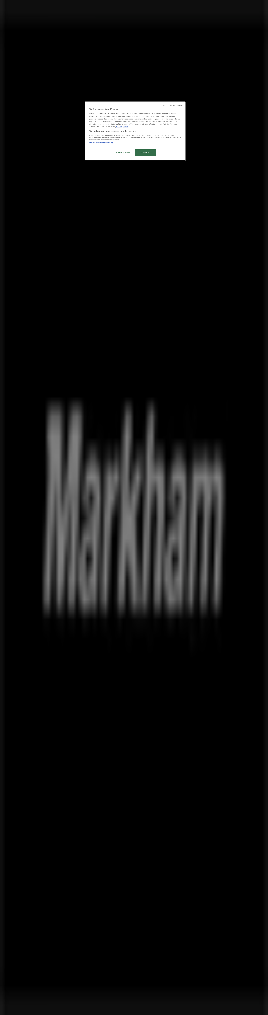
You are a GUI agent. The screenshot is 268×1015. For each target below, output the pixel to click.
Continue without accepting (173, 105)
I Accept (145, 152)
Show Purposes (123, 152)
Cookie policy (122, 127)
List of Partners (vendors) (101, 143)
